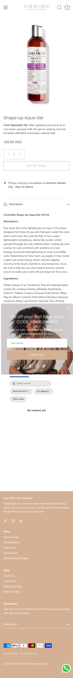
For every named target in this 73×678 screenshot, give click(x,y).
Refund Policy (12, 591)
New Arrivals (11, 537)
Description (16, 204)
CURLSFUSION (20, 663)
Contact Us (10, 581)
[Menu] (6, 7)
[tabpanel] (36, 414)
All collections (12, 542)
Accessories (10, 553)
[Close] (68, 308)
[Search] (59, 8)
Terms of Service (28, 653)
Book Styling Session (16, 558)
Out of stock (36, 166)
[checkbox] (18, 399)
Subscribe (37, 355)
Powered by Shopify (39, 663)
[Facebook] (30, 365)
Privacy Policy (11, 653)
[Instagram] (37, 365)
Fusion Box (10, 547)
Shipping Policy (13, 586)
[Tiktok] (44, 365)
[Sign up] (67, 624)
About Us (9, 576)
